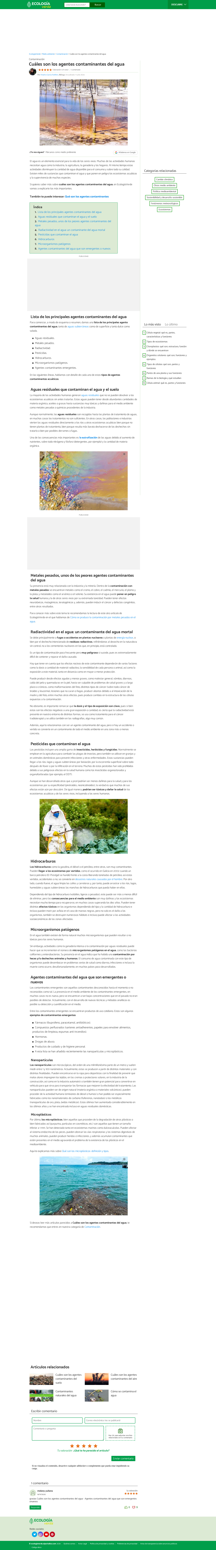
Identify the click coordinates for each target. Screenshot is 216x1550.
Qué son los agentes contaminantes (87, 196)
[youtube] (46, 1534)
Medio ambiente (48, 54)
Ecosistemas (165, 210)
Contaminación (62, 54)
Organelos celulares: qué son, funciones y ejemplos (167, 357)
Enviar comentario (123, 1458)
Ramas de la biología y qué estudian (164, 378)
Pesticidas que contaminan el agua (58, 234)
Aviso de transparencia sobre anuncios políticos (158, 1544)
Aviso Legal (82, 1544)
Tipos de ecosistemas (157, 342)
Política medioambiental (164, 191)
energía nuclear (125, 638)
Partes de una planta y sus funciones (164, 373)
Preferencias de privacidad (127, 1544)
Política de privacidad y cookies (102, 1544)
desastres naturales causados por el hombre (98, 879)
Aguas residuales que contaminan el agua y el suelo (67, 216)
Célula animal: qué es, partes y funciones (166, 383)
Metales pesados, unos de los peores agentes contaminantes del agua (73, 223)
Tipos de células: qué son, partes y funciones (163, 366)
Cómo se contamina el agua (123, 1394)
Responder (35, 1507)
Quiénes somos (69, 1544)
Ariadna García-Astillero (49, 74)
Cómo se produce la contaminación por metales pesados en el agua (83, 619)
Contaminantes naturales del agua (66, 1394)
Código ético (36, 1547)
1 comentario (75, 70)
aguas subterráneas (78, 326)
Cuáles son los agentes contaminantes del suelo (69, 1379)
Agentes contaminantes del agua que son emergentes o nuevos (74, 248)
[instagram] (40, 1534)
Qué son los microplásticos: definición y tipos (85, 1151)
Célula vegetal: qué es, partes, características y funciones (161, 335)
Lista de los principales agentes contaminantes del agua (69, 212)
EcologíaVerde (34, 54)
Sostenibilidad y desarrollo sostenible (164, 197)
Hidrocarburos (46, 239)
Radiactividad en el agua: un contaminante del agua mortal (71, 230)
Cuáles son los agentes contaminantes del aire (124, 1377)
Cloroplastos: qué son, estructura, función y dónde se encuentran (166, 348)
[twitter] (34, 1534)
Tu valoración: (64, 1450)
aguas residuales (90, 395)
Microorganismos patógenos (54, 244)
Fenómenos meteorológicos (164, 204)
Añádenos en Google (127, 152)
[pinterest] (52, 1534)
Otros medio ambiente (164, 185)
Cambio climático (164, 180)
